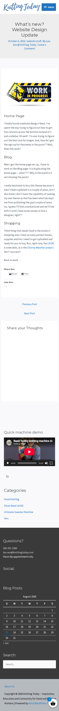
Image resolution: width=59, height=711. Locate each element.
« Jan (5, 643)
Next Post (29, 313)
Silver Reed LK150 (13, 505)
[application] (29, 452)
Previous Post (29, 304)
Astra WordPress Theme (41, 703)
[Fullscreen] (51, 463)
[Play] (7, 463)
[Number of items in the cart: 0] (7, 476)
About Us (9, 686)
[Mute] (46, 463)
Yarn (6, 518)
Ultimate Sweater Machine (18, 512)
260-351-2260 (10, 548)
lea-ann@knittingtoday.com (18, 552)
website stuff (34, 41)
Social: (8, 568)
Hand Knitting (11, 499)
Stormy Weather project (40, 247)
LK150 (51, 243)
